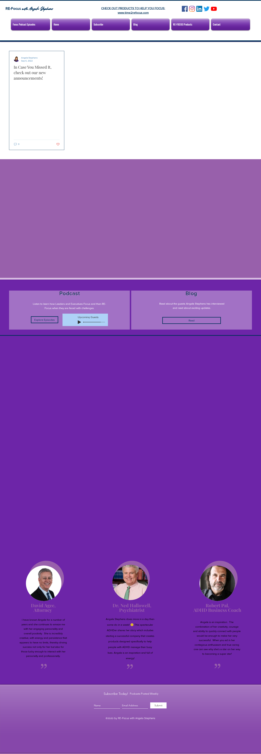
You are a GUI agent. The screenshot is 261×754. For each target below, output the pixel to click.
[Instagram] (192, 9)
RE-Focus (14, 8)
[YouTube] (214, 9)
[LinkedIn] (199, 9)
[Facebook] (185, 9)
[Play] (79, 322)
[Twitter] (207, 9)
